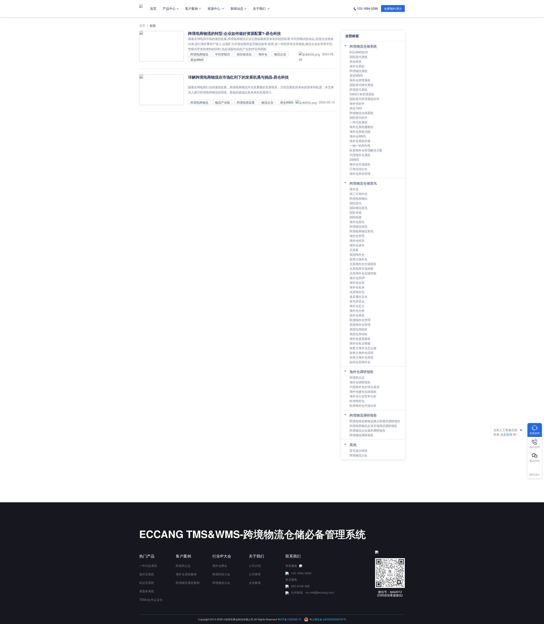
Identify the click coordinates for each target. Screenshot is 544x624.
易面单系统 (146, 591)
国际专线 (355, 212)
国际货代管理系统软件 (364, 99)
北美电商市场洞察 (361, 268)
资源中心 (214, 8)
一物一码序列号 (360, 145)
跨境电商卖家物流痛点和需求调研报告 (375, 421)
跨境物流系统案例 (188, 582)
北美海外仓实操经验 (363, 273)
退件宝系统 (146, 574)
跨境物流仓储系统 (363, 46)
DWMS (354, 159)
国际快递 (355, 217)
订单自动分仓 (358, 169)
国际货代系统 (358, 57)
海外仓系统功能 (360, 131)
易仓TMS (356, 108)
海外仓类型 (357, 315)
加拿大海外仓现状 (361, 352)
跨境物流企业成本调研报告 (367, 430)
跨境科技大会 (221, 574)
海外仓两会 (219, 565)
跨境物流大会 (358, 455)
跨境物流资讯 (358, 226)
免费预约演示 (393, 8)
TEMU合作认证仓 (151, 599)
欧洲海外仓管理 (360, 320)
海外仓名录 (357, 287)
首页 (153, 8)
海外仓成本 (357, 245)
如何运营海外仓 (360, 362)
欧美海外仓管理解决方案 (366, 150)
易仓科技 (355, 61)
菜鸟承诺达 (357, 301)
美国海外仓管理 (360, 324)
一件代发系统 (358, 122)
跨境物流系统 (358, 71)
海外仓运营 (357, 282)
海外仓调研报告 (361, 371)
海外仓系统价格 (360, 141)
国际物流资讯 (358, 208)
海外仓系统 (357, 66)
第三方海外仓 (358, 194)
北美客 (354, 250)
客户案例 (191, 8)
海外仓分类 (357, 310)
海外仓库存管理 (360, 173)
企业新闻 (255, 582)
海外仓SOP (357, 278)
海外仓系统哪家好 (361, 127)
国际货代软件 (358, 117)
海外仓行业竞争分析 (363, 396)
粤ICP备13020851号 (289, 619)
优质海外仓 (357, 292)
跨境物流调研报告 (363, 415)
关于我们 (259, 8)
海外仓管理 (357, 236)
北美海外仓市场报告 (363, 264)
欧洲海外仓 (357, 401)
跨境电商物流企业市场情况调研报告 (373, 426)
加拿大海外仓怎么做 (363, 348)
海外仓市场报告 (360, 164)
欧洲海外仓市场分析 (363, 405)
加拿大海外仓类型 (361, 357)
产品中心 (169, 8)
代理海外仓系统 (360, 155)
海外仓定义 (357, 306)
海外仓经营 (357, 240)
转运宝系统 (146, 582)
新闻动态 (237, 8)
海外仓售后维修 (360, 343)
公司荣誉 (255, 574)
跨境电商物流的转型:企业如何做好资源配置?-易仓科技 (234, 33)
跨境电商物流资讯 (361, 231)
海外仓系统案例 (186, 574)
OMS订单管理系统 (362, 94)
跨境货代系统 (358, 89)
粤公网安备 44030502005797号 (327, 619)
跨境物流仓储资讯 (363, 183)
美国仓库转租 (358, 334)
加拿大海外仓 (358, 259)
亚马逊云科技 (358, 450)
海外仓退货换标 (360, 338)
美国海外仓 (357, 254)
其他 (353, 444)
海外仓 (354, 189)
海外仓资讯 (357, 222)
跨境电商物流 (358, 198)
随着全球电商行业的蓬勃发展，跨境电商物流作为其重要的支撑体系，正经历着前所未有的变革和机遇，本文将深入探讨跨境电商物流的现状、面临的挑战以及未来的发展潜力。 (261, 89)
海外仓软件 (357, 103)
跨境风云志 (357, 377)
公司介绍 (255, 565)
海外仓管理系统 (360, 80)
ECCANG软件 (359, 52)
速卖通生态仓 (358, 296)
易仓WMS (356, 75)
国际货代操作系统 (361, 85)
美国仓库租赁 (358, 329)
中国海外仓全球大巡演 (364, 387)
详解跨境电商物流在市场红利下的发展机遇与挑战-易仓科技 (238, 77)
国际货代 (355, 203)
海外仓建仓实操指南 (363, 391)
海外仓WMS (358, 136)
